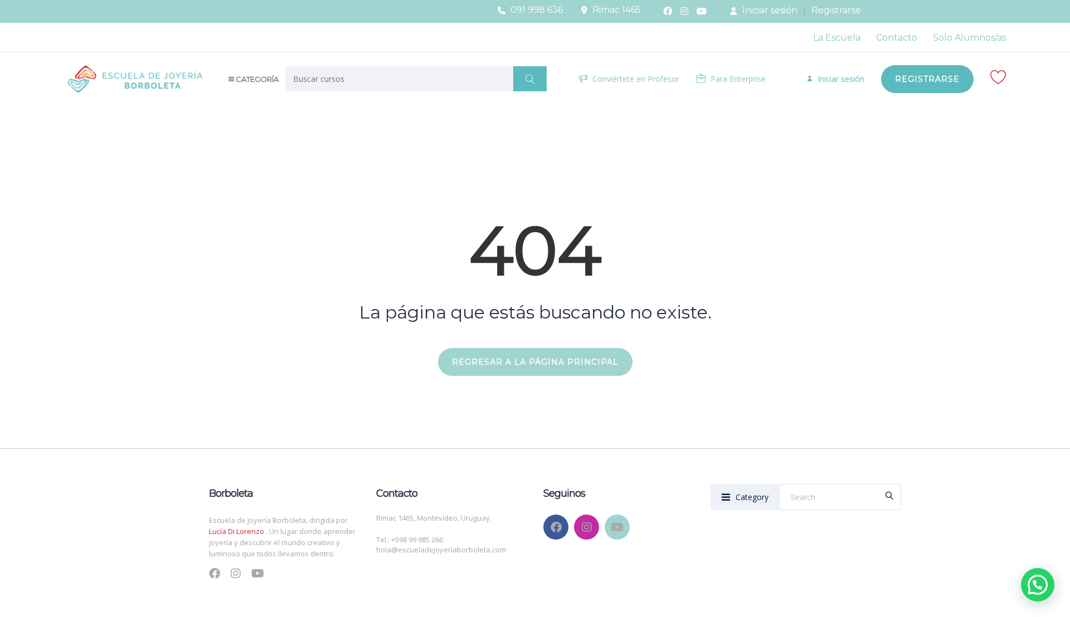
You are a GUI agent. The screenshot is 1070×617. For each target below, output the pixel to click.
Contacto (896, 37)
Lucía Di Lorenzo (237, 531)
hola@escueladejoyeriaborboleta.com (441, 550)
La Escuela (836, 37)
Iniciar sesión (769, 10)
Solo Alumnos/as (969, 37)
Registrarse (836, 10)
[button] (1037, 584)
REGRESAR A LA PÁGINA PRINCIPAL (535, 362)
